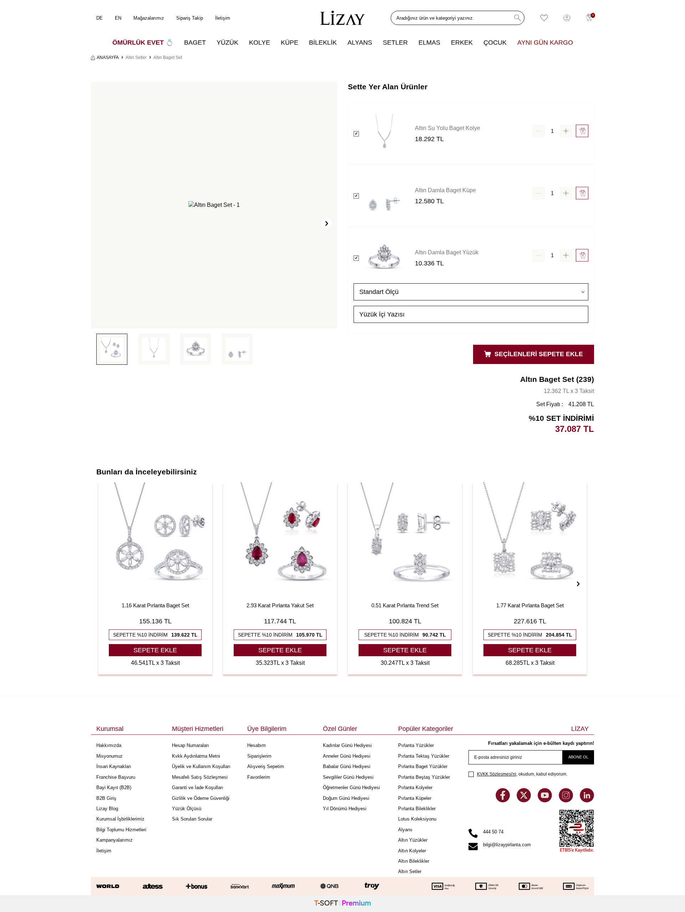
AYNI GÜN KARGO (545, 42)
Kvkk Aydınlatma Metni (196, 756)
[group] (214, 205)
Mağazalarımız (148, 18)
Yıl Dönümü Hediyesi (344, 808)
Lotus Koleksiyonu (417, 819)
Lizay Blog (107, 808)
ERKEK (462, 42)
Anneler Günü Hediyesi (346, 756)
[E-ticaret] (342, 904)
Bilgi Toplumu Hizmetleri (121, 829)
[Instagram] (566, 800)
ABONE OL (578, 757)
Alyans (405, 829)
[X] (524, 800)
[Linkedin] (587, 800)
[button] (326, 223)
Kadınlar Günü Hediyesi (347, 745)
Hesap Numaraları (190, 745)
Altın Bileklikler (413, 861)
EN (118, 18)
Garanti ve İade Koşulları (197, 787)
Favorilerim (258, 777)
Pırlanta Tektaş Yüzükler (423, 756)
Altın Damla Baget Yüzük (446, 252)
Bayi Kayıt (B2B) (113, 787)
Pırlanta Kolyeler (415, 787)
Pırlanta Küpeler (414, 798)
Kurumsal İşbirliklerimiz (120, 819)
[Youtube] (545, 800)
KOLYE (259, 42)
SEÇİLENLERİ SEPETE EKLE (538, 354)
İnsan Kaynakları (113, 766)
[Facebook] (503, 800)
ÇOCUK (495, 42)
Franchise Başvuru (115, 777)
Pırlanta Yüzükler (416, 745)
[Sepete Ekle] (582, 131)
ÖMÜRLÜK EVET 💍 (142, 42)
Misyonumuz (109, 756)
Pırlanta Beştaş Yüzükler (424, 777)
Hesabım (256, 745)
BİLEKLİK (323, 42)
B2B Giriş (106, 798)
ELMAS (429, 42)
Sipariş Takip (189, 18)
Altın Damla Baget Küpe (445, 190)
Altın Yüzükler (412, 840)
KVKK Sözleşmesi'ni (496, 774)
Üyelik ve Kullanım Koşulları (201, 766)
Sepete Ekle (155, 650)
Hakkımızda (108, 745)
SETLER (395, 42)
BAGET (195, 42)
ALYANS (359, 42)
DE (99, 18)
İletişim (222, 18)
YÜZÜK (227, 42)
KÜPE (289, 42)
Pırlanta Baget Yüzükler (422, 766)
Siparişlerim (259, 756)
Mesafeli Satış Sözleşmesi (200, 777)
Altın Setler (136, 57)
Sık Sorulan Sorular (192, 819)
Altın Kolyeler (412, 850)
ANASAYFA (108, 57)
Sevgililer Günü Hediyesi (348, 777)
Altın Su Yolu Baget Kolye (447, 128)
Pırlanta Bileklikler (417, 808)
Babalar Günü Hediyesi (346, 766)
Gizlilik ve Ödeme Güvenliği (200, 798)
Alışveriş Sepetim (265, 766)
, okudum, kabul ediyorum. (522, 774)
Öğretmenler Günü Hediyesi (351, 787)
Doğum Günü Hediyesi (346, 798)
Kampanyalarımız (114, 840)
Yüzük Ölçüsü (186, 808)
